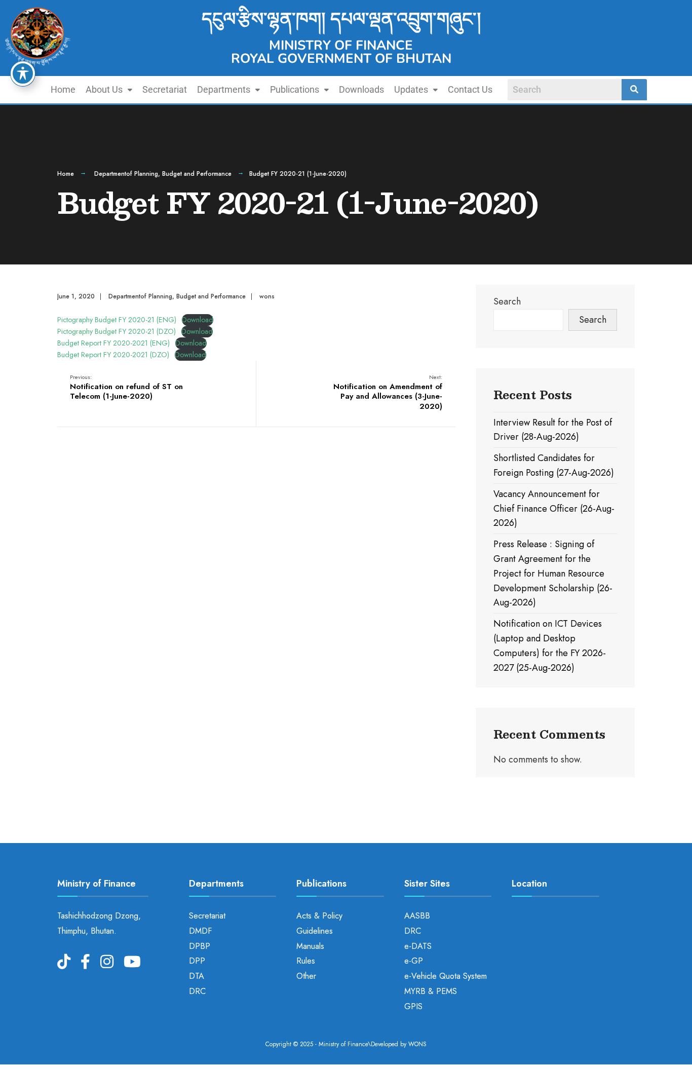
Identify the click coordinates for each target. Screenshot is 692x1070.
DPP (197, 961)
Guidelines (314, 931)
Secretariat (164, 89)
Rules (305, 961)
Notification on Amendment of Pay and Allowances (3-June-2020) (387, 392)
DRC (197, 991)
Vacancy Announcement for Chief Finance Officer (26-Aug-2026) (553, 508)
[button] (109, 89)
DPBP (199, 946)
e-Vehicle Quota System (445, 976)
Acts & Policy (319, 916)
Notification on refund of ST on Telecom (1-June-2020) (126, 387)
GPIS (413, 1006)
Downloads (361, 89)
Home (63, 89)
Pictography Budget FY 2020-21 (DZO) (116, 331)
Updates (411, 89)
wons (267, 296)
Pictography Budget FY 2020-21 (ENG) (116, 320)
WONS (417, 1044)
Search (507, 301)
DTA (196, 976)
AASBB (417, 916)
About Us (104, 89)
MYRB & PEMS (430, 991)
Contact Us (470, 89)
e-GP (413, 961)
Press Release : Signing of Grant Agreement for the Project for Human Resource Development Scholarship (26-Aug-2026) (552, 573)
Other (306, 976)
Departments (223, 89)
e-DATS (418, 946)
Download (197, 320)
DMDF (200, 931)
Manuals (310, 946)
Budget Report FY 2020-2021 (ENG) (113, 343)
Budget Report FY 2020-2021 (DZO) (113, 355)
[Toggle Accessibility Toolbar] (23, 73)
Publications (294, 89)
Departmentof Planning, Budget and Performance (163, 173)
